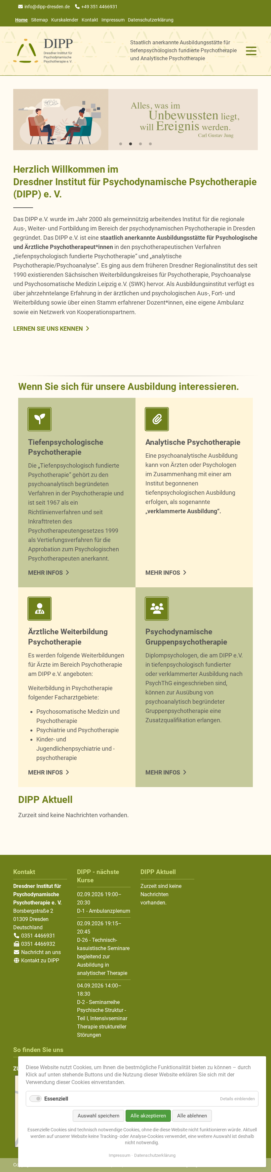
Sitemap (39, 19)
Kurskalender (64, 19)
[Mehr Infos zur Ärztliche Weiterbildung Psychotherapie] (77, 610)
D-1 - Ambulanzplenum (103, 911)
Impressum (113, 19)
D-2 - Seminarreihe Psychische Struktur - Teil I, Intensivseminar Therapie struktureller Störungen (102, 1018)
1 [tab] (120, 144)
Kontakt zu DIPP (39, 960)
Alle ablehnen (192, 1116)
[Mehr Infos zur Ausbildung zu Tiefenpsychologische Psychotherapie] (77, 420)
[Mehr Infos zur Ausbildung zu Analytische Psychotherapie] (194, 420)
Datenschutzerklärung (151, 19)
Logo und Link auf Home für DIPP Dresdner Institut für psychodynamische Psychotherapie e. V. (43, 51)
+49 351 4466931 (99, 6)
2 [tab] (130, 144)
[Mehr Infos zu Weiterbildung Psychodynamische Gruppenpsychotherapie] (194, 610)
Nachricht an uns (41, 952)
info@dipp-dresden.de (47, 6)
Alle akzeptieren (148, 1116)
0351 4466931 (37, 936)
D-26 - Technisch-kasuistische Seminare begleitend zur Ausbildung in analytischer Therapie (103, 956)
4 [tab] (150, 144)
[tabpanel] (135, 119)
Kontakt (90, 19)
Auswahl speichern (98, 1116)
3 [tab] (140, 144)
